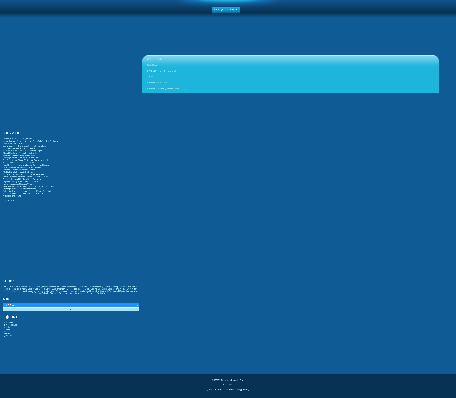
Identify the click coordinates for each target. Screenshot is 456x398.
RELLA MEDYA (228, 385)
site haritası (230, 390)
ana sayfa (218, 9)
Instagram (7, 329)
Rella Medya (8, 323)
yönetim (245, 390)
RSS (238, 390)
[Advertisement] (228, 36)
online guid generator (215, 390)
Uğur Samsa (8, 336)
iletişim (233, 9)
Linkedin (6, 333)
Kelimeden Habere (11, 325)
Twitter (5, 331)
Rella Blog (7, 327)
